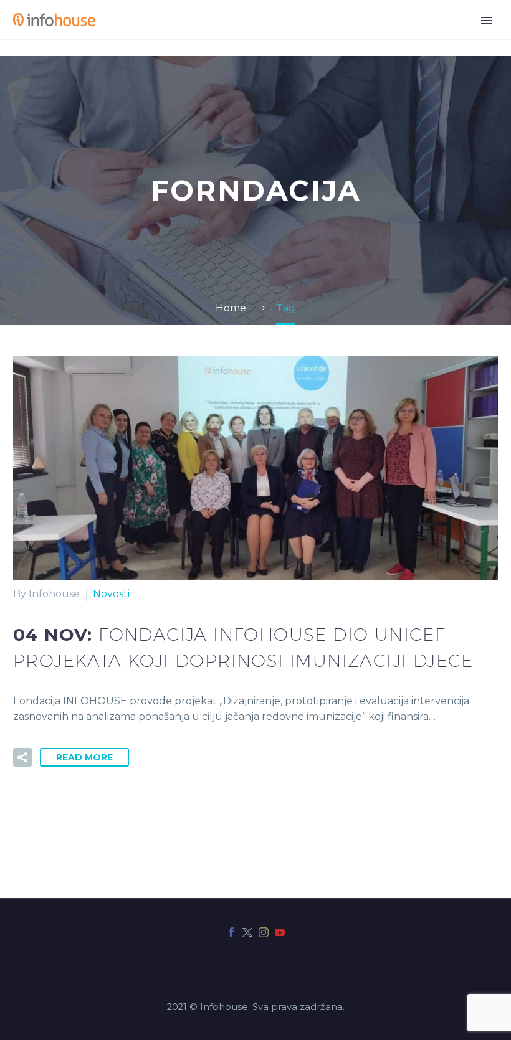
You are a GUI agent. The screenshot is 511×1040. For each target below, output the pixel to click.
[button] (22, 757)
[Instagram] (264, 932)
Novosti (111, 594)
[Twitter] (247, 932)
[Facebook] (231, 932)
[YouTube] (280, 932)
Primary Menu (486, 20)
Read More (84, 757)
